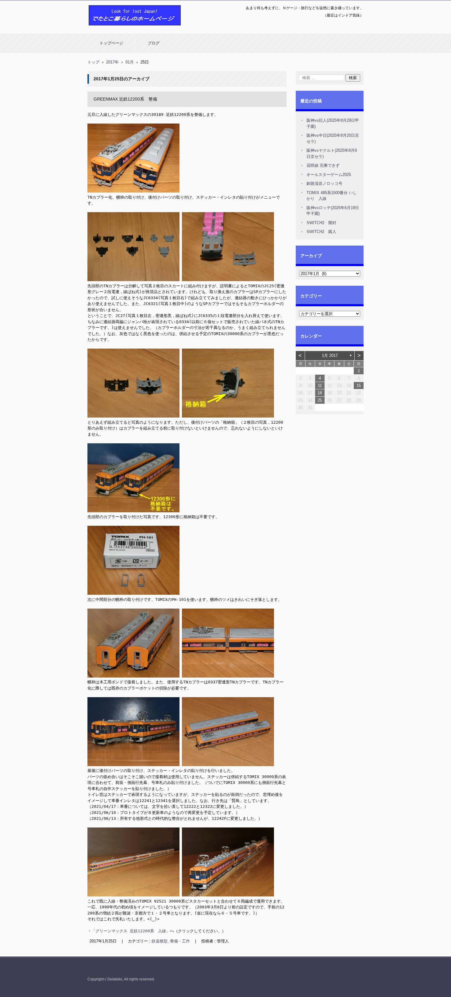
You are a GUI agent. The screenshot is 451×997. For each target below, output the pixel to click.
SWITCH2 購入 (321, 231)
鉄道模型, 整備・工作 (171, 941)
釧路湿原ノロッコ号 (324, 183)
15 (359, 385)
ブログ (154, 43)
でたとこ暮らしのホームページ (119, 28)
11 (320, 385)
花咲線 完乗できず (323, 165)
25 (320, 400)
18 (320, 393)
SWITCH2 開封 (321, 222)
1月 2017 (330, 355)
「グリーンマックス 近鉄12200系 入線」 (130, 931)
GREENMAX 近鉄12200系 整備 (125, 99)
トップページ (111, 43)
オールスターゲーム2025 (328, 174)
